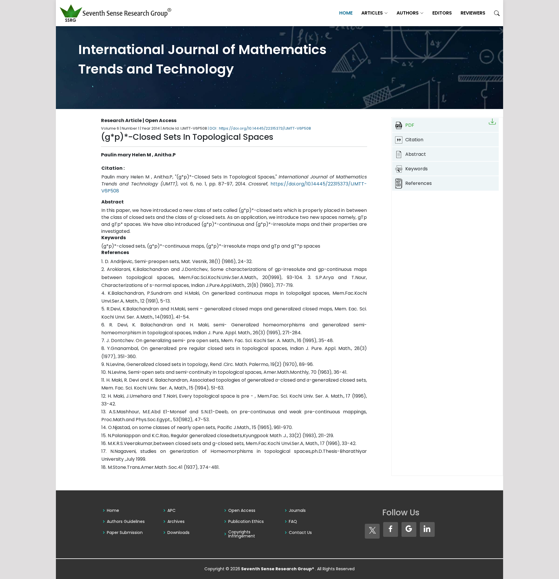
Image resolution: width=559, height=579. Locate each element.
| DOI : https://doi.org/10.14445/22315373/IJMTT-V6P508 (259, 128)
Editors (442, 13)
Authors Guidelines (126, 521)
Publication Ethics (246, 521)
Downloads (178, 532)
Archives (176, 521)
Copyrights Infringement (241, 534)
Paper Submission (125, 532)
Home (346, 13)
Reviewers (473, 13)
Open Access (241, 510)
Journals (297, 510)
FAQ (293, 521)
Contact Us (300, 532)
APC (171, 510)
